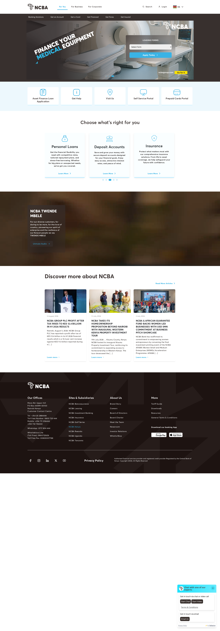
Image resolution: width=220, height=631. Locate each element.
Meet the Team (117, 422)
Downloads (156, 408)
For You (62, 6)
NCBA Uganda (75, 436)
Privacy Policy (93, 460)
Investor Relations (118, 431)
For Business (77, 6)
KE (179, 7)
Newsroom (115, 427)
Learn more (52, 357)
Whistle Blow (116, 436)
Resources (156, 413)
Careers (113, 408)
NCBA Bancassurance (79, 404)
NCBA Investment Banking (81, 413)
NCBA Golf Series (77, 422)
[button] (107, 76)
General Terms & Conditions (164, 417)
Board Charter (117, 417)
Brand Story (115, 404)
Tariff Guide (156, 404)
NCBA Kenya (75, 427)
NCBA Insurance (76, 417)
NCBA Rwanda (75, 431)
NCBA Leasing (75, 408)
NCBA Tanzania (76, 440)
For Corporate (95, 6)
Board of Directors (118, 413)
